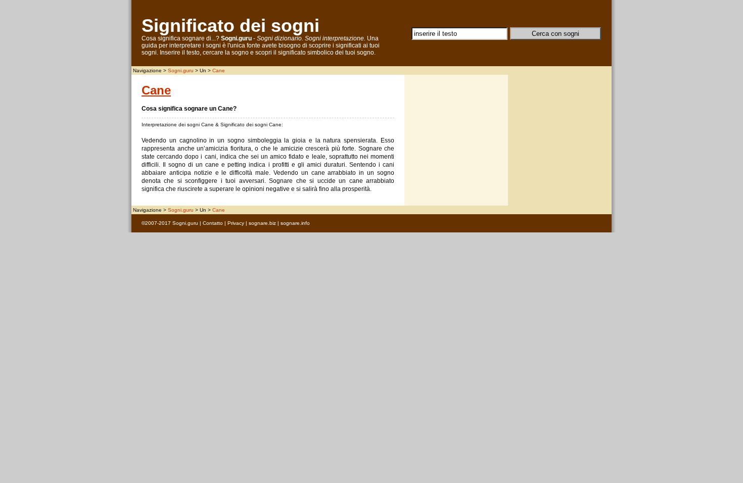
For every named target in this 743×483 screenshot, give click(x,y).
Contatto (213, 223)
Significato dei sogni (230, 25)
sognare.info (295, 223)
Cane (218, 70)
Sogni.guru (181, 70)
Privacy (235, 223)
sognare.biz (262, 223)
